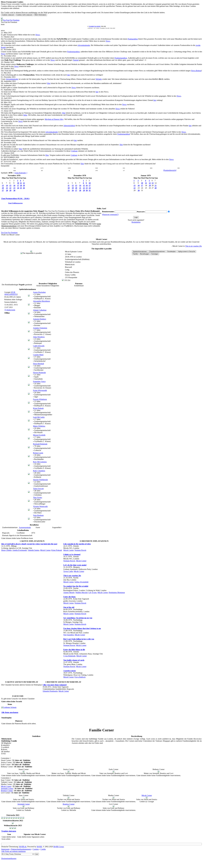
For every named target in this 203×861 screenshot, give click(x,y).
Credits (43, 849)
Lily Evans (92, 592)
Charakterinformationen (157, 251)
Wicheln (99, 79)
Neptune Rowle (80, 550)
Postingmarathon (73, 52)
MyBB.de (22, 847)
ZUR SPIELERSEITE (10, 293)
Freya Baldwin (80, 677)
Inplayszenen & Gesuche (186, 251)
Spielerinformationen (140, 251)
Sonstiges (154, 254)
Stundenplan (171, 251)
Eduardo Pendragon (50, 691)
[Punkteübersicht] (169, 170)
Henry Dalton (6, 550)
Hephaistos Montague (117, 592)
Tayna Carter (68, 571)
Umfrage (74, 151)
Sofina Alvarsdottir (81, 582)
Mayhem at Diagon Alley (54, 119)
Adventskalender (84, 45)
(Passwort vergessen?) (110, 214)
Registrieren (136, 222)
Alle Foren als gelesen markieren (13, 851)
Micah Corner (45, 550)
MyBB (39, 847)
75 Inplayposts (9, 310)
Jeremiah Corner (7, 788)
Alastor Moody (68, 592)
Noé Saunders (68, 635)
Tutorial (76, 60)
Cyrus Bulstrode (69, 656)
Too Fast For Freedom (9, 233)
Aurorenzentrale (25, 527)
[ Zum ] (20, 173)
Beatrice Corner (7, 791)
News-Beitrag (196, 71)
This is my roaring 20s (193, 246)
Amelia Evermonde (19, 550)
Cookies (36, 849)
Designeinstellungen (8, 858)
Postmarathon (133, 39)
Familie (135, 254)
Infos (25, 115)
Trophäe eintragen (8, 831)
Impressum (5, 849)
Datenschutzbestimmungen (21, 849)
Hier (48, 83)
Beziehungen (144, 254)
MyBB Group (58, 847)
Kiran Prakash (56, 550)
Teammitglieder (95, 26)
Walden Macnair (81, 592)
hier (68, 75)
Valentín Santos (33, 550)
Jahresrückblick (69, 126)
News (37, 35)
